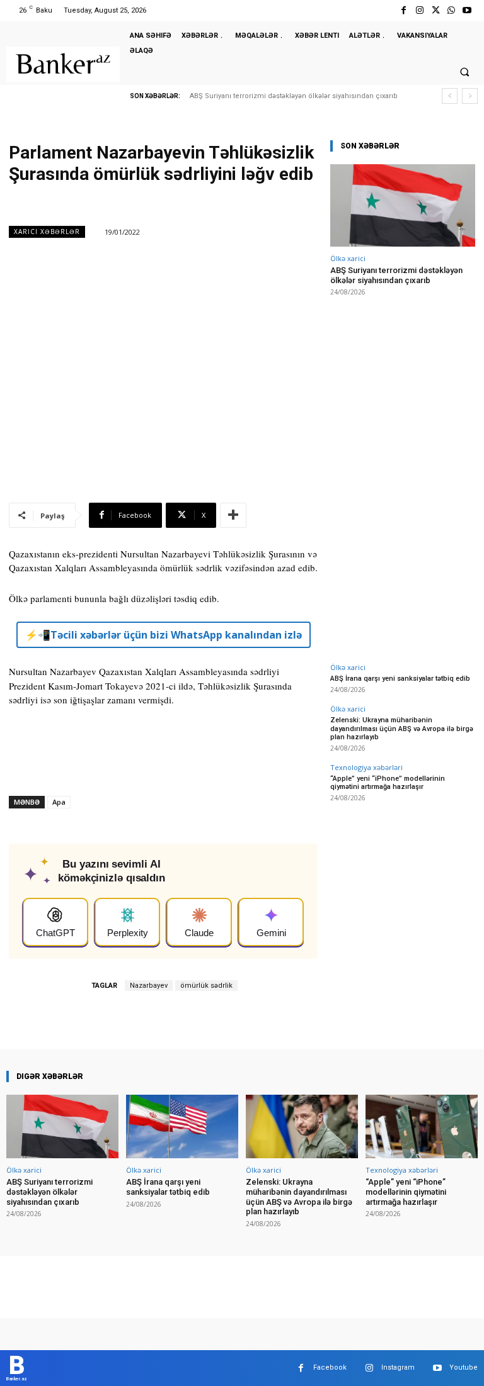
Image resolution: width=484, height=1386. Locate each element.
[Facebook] (404, 10)
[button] (464, 72)
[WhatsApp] (451, 10)
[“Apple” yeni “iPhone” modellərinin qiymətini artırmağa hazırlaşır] (422, 1126)
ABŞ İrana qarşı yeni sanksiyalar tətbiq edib (400, 678)
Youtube (463, 1367)
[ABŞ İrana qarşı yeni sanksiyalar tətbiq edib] (182, 1126)
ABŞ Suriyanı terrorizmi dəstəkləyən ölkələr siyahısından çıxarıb (294, 96)
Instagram (398, 1367)
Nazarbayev (149, 985)
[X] (435, 10)
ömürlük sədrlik (206, 985)
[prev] (450, 96)
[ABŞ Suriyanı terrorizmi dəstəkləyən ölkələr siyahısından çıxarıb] (402, 205)
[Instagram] (419, 10)
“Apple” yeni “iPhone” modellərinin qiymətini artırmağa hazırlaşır (387, 782)
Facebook (330, 1367)
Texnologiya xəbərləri (366, 767)
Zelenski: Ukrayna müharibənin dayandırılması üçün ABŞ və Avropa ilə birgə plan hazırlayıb (401, 728)
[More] (233, 515)
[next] (470, 96)
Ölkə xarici (348, 258)
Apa (59, 802)
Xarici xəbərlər (47, 231)
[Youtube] (467, 10)
